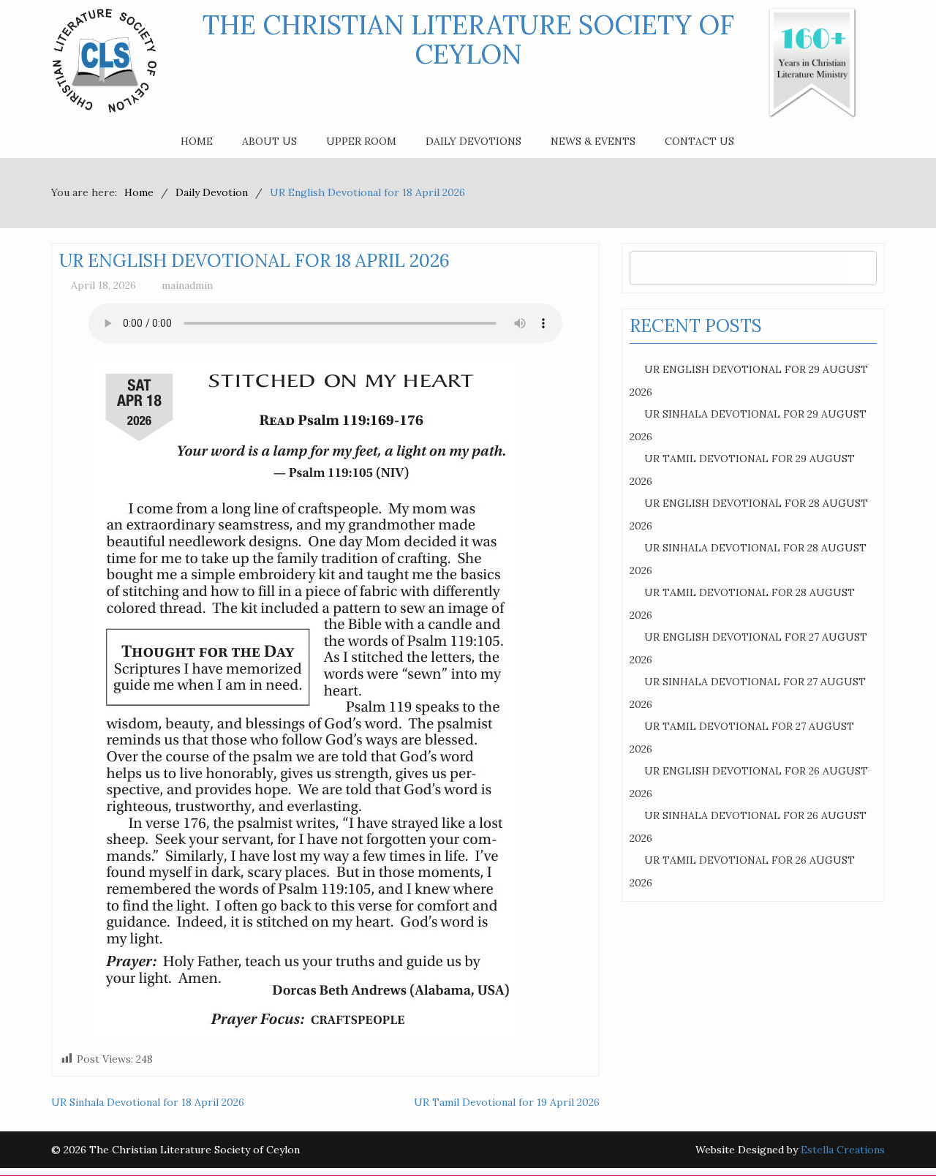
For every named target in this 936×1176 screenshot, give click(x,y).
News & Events (593, 141)
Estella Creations (843, 1149)
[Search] (862, 268)
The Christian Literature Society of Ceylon (468, 39)
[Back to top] (895, 1135)
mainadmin (187, 285)
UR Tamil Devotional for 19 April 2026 (507, 1102)
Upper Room (361, 141)
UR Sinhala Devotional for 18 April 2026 (147, 1102)
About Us (269, 141)
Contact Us (699, 141)
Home (197, 141)
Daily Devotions (473, 141)
